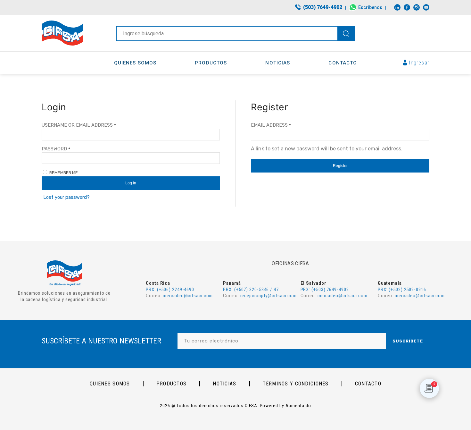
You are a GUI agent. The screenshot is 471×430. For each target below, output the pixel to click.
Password (56, 149)
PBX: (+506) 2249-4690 (170, 289)
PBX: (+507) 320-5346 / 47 (251, 289)
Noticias (224, 384)
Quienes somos (110, 384)
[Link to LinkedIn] (397, 7)
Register (340, 166)
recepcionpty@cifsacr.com (268, 296)
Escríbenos (370, 7)
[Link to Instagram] (416, 7)
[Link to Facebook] (407, 7)
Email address (271, 125)
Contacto (368, 384)
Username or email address (79, 125)
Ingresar (419, 63)
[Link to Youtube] (426, 7)
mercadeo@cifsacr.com (188, 296)
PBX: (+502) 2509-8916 (402, 289)
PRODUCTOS (171, 384)
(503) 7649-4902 (322, 7)
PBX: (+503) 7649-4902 (325, 289)
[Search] (345, 33)
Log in (130, 183)
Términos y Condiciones (296, 384)
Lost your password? (66, 197)
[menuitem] (319, 8)
